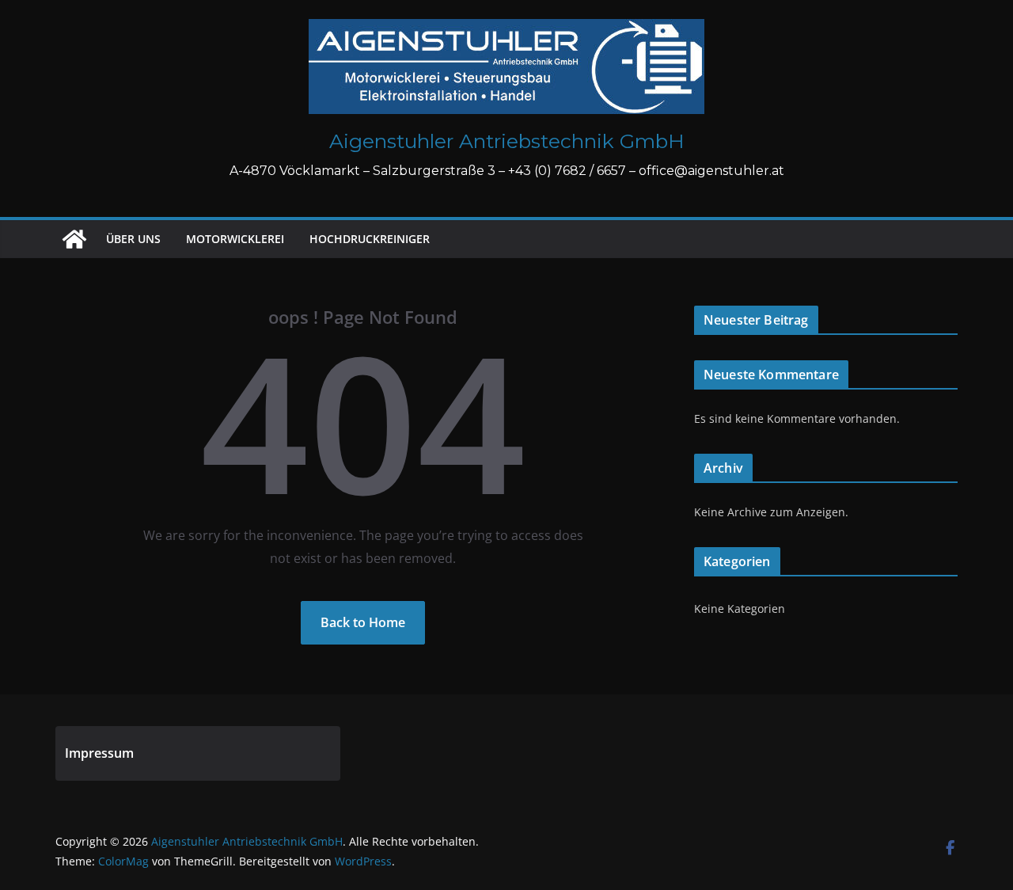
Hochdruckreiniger (369, 238)
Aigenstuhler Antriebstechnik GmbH (507, 141)
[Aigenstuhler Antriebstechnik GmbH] (74, 239)
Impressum (99, 753)
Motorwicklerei (235, 238)
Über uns (133, 238)
